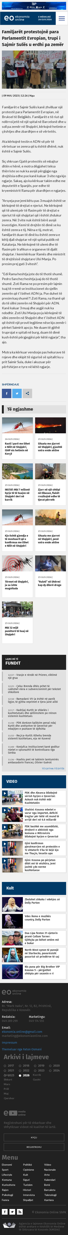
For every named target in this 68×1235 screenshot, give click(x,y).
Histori (27, 1190)
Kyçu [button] (34, 1137)
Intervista (29, 1195)
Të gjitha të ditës (53, 768)
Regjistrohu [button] (34, 1147)
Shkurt (8, 1079)
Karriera (49, 1200)
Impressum (9, 1042)
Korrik (37, 1075)
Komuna (7, 1179)
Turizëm (27, 1185)
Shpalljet (28, 1200)
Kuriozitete (8, 1185)
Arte (47, 1174)
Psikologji (7, 1195)
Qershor (9, 1098)
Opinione (28, 1169)
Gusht (37, 1079)
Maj (6, 1093)
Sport (5, 1169)
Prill (6, 1089)
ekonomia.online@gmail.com (22, 1031)
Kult (25, 1174)
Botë (47, 1185)
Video (47, 1164)
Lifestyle (7, 1174)
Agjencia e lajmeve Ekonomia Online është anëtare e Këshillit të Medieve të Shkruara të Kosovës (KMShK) (42, 1226)
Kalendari (49, 1179)
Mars (7, 1084)
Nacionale (50, 1169)
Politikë (27, 1164)
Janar (7, 1075)
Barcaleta (49, 1190)
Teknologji (50, 1195)
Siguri (26, 1179)
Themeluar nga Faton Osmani (22, 1049)
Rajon (5, 1190)
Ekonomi (7, 1164)
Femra (5, 1200)
